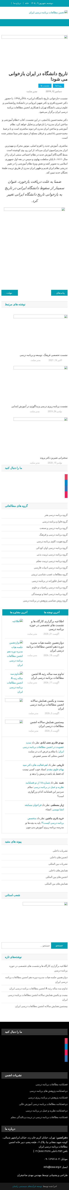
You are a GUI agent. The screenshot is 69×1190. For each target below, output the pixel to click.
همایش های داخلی (58, 870)
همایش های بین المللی (56, 883)
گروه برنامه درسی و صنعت (54, 528)
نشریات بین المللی (58, 863)
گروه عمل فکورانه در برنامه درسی (50, 580)
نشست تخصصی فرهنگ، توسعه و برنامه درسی (44, 355)
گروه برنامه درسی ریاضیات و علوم (50, 587)
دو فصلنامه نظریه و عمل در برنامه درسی (47, 1110)
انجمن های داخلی (59, 857)
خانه (27, 3)
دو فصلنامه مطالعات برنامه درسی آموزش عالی (43, 1104)
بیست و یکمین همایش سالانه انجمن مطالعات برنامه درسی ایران (47, 704)
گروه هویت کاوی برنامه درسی (52, 541)
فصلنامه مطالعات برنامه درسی (52, 1084)
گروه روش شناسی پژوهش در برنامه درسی (45, 600)
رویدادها (58, 85)
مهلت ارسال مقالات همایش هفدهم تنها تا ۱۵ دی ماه (6, 292)
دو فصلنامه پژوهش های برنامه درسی (49, 1090)
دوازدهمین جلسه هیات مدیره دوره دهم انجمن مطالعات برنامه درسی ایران (45, 646)
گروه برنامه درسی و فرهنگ (53, 534)
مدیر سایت (32, 91)
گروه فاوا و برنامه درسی (55, 521)
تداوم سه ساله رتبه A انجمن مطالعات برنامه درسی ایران (47, 675)
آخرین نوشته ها (52, 612)
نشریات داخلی (60, 850)
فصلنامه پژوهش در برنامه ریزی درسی (48, 1097)
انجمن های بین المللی (57, 877)
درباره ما (17, 3)
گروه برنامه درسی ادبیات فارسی (51, 567)
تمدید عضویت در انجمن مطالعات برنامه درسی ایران (43, 747)
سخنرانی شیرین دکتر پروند (54, 457)
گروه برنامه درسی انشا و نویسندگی (49, 594)
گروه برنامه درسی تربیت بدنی (52, 554)
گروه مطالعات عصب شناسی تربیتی (49, 574)
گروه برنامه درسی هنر (56, 515)
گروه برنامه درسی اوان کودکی (52, 548)
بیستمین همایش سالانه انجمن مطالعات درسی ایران (47, 724)
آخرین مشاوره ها (18, 612)
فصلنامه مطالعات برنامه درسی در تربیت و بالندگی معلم (39, 1117)
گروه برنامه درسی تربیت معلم (52, 561)
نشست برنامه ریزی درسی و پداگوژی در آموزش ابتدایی (39, 406)
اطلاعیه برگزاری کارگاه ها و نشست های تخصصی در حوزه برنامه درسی (47, 625)
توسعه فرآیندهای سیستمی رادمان (27, 1186)
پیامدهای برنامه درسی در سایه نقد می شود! (58, 292)
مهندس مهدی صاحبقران (29, 1175)
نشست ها (45, 85)
